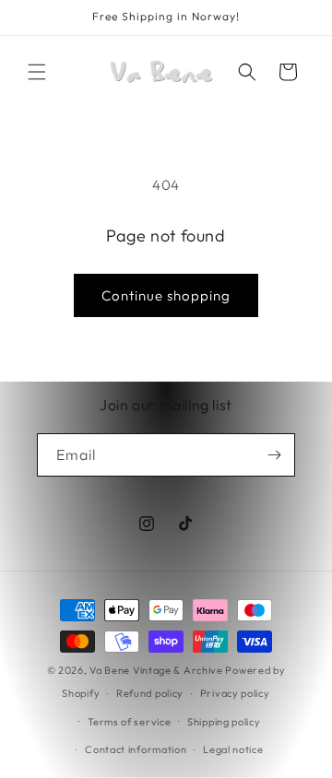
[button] (37, 72)
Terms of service (129, 721)
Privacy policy (235, 693)
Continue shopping (166, 295)
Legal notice (233, 749)
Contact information (135, 749)
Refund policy (150, 693)
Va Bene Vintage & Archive (156, 670)
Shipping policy (224, 721)
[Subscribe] (274, 455)
